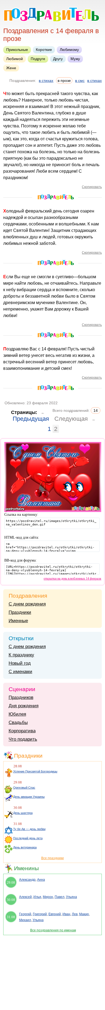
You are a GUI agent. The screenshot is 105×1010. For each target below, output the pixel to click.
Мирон (48, 897)
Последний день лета (28, 838)
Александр (27, 880)
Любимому (69, 49)
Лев (75, 914)
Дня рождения (23, 705)
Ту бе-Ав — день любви (29, 829)
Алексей (25, 897)
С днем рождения (27, 604)
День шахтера (23, 812)
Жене (11, 68)
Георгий (25, 914)
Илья (37, 897)
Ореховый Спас (24, 787)
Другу (58, 59)
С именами (20, 671)
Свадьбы (18, 722)
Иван (66, 914)
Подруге (38, 59)
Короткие (44, 49)
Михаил (25, 920)
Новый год (20, 663)
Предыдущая (31, 418)
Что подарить (23, 739)
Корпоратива (22, 730)
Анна (41, 880)
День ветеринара (25, 847)
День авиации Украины (29, 796)
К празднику (21, 654)
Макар (84, 914)
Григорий (40, 914)
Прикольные (17, 49)
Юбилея (17, 714)
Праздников (21, 697)
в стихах (46, 80)
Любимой (14, 59)
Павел (59, 897)
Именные (18, 620)
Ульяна (71, 897)
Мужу (75, 59)
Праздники (20, 612)
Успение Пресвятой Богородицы (35, 771)
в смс (80, 80)
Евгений (54, 914)
